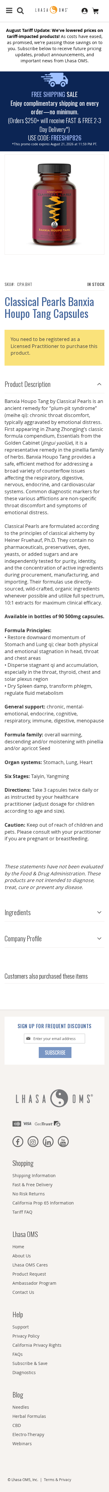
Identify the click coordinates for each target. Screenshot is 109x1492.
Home (18, 1246)
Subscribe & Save (30, 1363)
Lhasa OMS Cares (30, 1265)
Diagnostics (24, 1372)
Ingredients (18, 912)
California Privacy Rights (36, 1345)
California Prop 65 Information (43, 1203)
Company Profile (23, 938)
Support (20, 1327)
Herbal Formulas (29, 1416)
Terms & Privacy (57, 1479)
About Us (21, 1256)
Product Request (29, 1274)
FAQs (17, 1354)
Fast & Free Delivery (32, 1184)
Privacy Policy (25, 1336)
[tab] (54, 382)
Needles (20, 1407)
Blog (17, 1394)
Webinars (22, 1443)
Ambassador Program (34, 1283)
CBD (16, 1425)
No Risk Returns (28, 1194)
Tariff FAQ (22, 1212)
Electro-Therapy (28, 1434)
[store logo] (54, 10)
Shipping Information (34, 1175)
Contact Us (23, 1292)
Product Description (28, 384)
